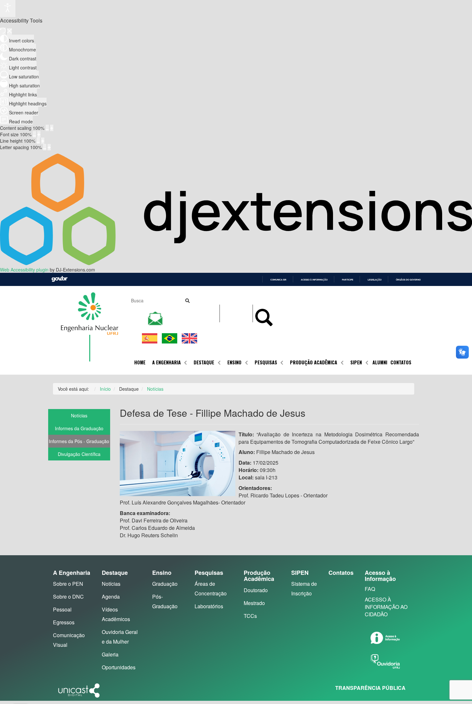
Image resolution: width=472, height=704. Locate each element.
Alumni (379, 362)
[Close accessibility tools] (9, 31)
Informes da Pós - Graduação (79, 441)
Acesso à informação (314, 279)
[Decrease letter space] (44, 147)
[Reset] (3, 31)
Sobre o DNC (68, 596)
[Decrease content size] (47, 128)
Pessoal (62, 609)
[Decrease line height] (38, 141)
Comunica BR (278, 279)
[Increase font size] (38, 134)
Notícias (79, 415)
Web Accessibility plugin (24, 269)
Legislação (374, 279)
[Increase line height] (42, 141)
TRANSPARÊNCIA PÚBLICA (370, 687)
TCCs (250, 615)
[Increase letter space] (49, 147)
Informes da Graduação (79, 428)
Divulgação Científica (79, 454)
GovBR (59, 279)
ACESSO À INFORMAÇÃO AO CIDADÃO (386, 607)
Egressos (63, 622)
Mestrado (254, 603)
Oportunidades (118, 667)
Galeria (110, 654)
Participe (347, 279)
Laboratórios (209, 606)
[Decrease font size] (34, 134)
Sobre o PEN (68, 583)
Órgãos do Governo (408, 279)
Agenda (111, 596)
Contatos (400, 362)
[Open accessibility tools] (7, 8)
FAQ (370, 589)
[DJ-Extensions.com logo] (236, 263)
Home (139, 362)
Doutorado (256, 590)
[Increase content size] (51, 128)
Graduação (165, 583)
